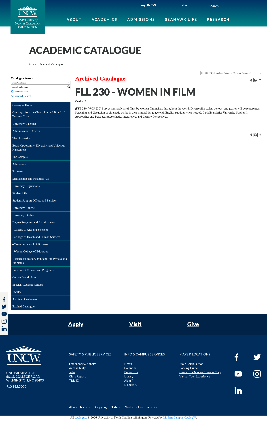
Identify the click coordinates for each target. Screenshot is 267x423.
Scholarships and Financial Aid (30, 178)
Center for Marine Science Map (199, 372)
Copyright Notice (107, 407)
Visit (135, 324)
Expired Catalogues (24, 306)
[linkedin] (241, 390)
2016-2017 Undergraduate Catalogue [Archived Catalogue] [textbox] (226, 73)
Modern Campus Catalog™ (179, 417)
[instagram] (4, 321)
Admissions (141, 19)
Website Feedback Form (142, 407)
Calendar (130, 368)
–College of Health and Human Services (36, 237)
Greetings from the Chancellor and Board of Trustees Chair (38, 114)
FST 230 (81, 108)
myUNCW (148, 5)
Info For (182, 5)
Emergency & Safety (82, 364)
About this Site (79, 407)
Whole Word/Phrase (22, 91)
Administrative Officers (26, 131)
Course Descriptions (24, 277)
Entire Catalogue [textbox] (19, 83)
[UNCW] (28, 17)
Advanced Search (21, 96)
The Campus (20, 156)
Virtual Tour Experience (194, 376)
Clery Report (77, 376)
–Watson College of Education (30, 251)
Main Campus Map (191, 364)
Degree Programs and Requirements (33, 222)
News (128, 364)
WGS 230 (94, 108)
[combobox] (231, 73)
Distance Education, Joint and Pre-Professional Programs (40, 260)
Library (128, 376)
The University (21, 138)
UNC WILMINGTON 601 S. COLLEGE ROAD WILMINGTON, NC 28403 (25, 376)
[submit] (222, 6)
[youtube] (241, 374)
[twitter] (4, 307)
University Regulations (26, 186)
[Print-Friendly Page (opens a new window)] (255, 80)
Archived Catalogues (24, 299)
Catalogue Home (22, 105)
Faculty (16, 292)
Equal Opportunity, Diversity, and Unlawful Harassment (38, 147)
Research (218, 19)
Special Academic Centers (27, 284)
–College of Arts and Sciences (30, 229)
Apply (75, 324)
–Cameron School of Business (30, 244)
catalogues (81, 417)
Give (193, 324)
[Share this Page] (251, 80)
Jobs (72, 372)
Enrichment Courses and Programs (32, 270)
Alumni (128, 380)
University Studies (23, 215)
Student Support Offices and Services (34, 200)
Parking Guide (188, 368)
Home (32, 64)
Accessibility (77, 368)
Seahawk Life (181, 19)
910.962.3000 (16, 386)
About (74, 19)
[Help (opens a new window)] (260, 80)
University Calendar (24, 123)
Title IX (74, 380)
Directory (130, 384)
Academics (104, 19)
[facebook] (241, 357)
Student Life (19, 193)
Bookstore (131, 372)
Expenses (17, 171)
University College (23, 207)
